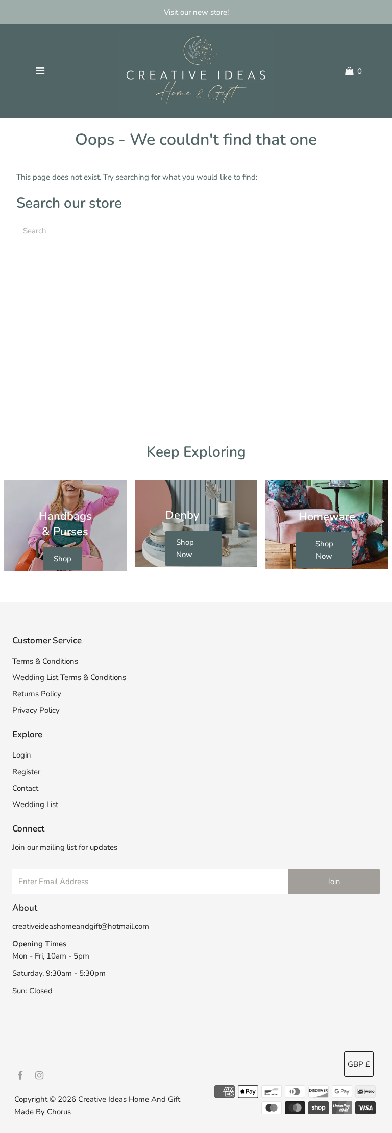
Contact (25, 788)
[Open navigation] (40, 71)
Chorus (59, 1111)
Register (26, 772)
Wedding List (35, 804)
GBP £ (359, 1064)
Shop (62, 558)
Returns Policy (36, 694)
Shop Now (185, 548)
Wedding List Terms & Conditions (69, 677)
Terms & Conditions (45, 661)
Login (21, 755)
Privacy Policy (36, 710)
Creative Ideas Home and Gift (129, 1099)
